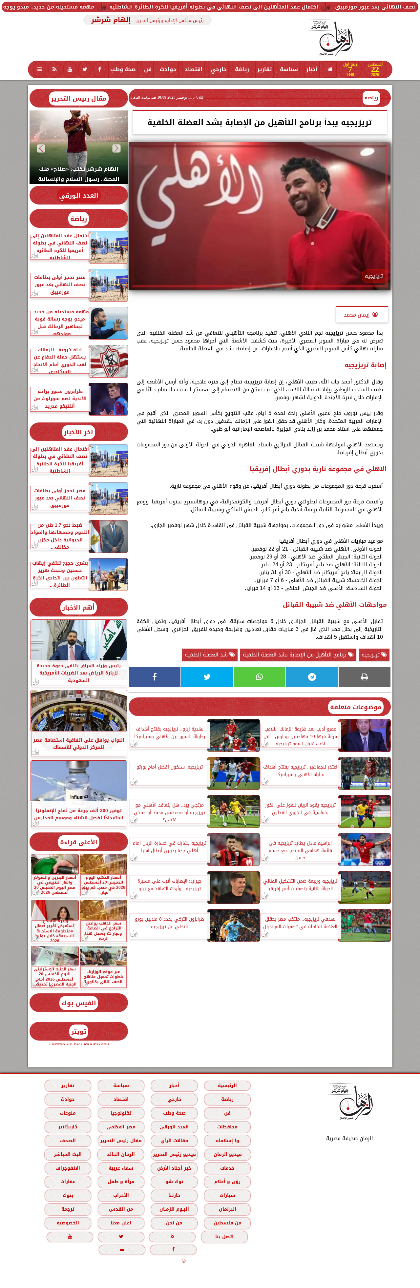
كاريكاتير (67, 1126)
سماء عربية (121, 1168)
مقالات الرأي (174, 1140)
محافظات (227, 1126)
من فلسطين (227, 1223)
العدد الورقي (78, 195)
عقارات (67, 1181)
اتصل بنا (224, 1236)
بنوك (67, 1195)
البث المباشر (67, 1154)
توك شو (174, 1181)
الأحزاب (121, 1195)
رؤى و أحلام (227, 1181)
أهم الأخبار (78, 607)
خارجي (219, 69)
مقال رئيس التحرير (79, 98)
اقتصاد (193, 69)
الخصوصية (67, 1223)
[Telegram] (312, 677)
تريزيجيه (371, 655)
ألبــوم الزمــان (174, 1209)
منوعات (68, 1113)
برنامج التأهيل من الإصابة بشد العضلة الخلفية (295, 655)
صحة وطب (123, 69)
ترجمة (67, 1209)
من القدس (121, 1209)
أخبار (312, 69)
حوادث (168, 69)
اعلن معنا (121, 1223)
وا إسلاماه (227, 1140)
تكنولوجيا (120, 1113)
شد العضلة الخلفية (207, 655)
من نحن (174, 1223)
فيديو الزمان (227, 1154)
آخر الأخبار (78, 432)
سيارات (227, 1195)
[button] (116, 148)
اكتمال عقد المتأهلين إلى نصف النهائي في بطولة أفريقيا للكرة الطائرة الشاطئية (268, 7)
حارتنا (174, 1195)
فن (148, 69)
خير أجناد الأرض (174, 1168)
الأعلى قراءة (78, 842)
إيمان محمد (357, 315)
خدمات (227, 1168)
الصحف (67, 1140)
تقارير (264, 69)
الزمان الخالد (121, 1154)
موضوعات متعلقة (356, 707)
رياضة (242, 69)
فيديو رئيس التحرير (174, 1154)
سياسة (289, 69)
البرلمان (227, 1209)
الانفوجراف (67, 1168)
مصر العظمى (120, 1126)
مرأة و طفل (120, 1181)
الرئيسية (227, 1085)
